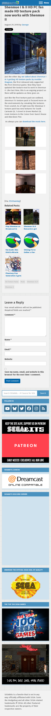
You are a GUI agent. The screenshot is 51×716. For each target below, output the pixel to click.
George (25, 25)
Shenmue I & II (32, 282)
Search (43, 393)
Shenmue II (9, 287)
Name (8, 340)
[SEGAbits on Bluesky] (14, 408)
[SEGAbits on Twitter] (22, 408)
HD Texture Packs (11, 282)
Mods (23, 282)
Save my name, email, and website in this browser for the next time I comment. (24, 373)
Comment (10, 315)
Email (8, 349)
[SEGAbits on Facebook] (29, 408)
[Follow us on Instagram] (36, 408)
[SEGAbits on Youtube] (7, 408)
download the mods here (33, 121)
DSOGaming (14, 201)
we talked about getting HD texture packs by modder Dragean (25, 79)
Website (8, 359)
